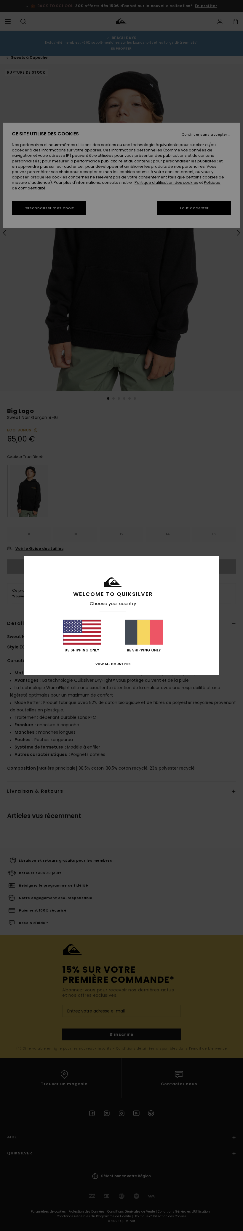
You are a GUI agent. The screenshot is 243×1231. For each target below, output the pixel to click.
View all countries (112, 664)
